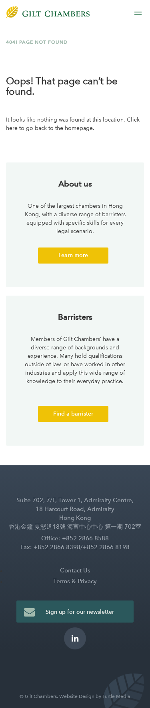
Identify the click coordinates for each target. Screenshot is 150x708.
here (12, 128)
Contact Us (75, 570)
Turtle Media (116, 696)
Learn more (73, 255)
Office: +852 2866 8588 (75, 538)
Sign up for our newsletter (80, 612)
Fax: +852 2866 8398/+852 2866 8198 (75, 547)
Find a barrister (73, 413)
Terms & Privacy (75, 581)
